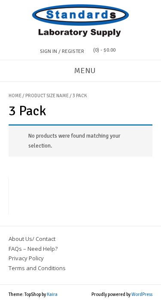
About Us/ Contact (32, 239)
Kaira (52, 294)
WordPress (141, 294)
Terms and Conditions (37, 268)
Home (15, 96)
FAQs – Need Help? (33, 249)
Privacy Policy (26, 258)
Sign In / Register (62, 51)
